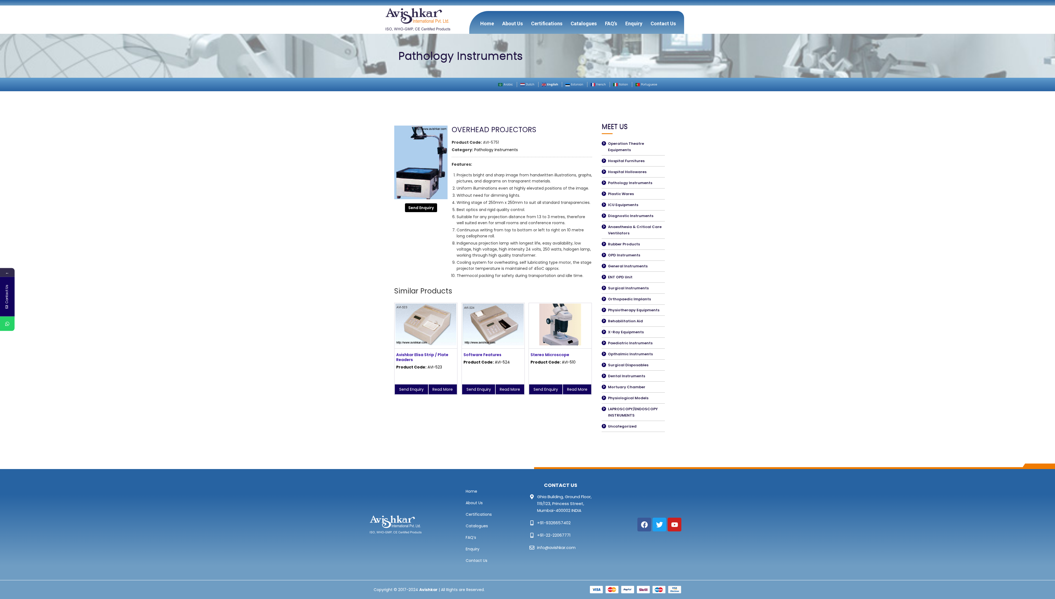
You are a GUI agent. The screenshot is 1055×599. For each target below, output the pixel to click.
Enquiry (633, 23)
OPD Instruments (624, 255)
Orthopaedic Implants (629, 299)
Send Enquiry (421, 207)
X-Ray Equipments (626, 332)
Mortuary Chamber (626, 387)
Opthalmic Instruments (630, 354)
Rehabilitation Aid (625, 321)
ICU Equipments (623, 204)
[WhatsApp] (7, 324)
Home (487, 23)
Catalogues (584, 23)
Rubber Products (624, 244)
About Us (512, 23)
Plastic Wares (621, 193)
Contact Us (663, 23)
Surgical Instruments (628, 288)
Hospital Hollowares (627, 171)
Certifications (546, 23)
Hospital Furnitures (626, 160)
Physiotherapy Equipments (633, 310)
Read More (442, 389)
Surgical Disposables (628, 365)
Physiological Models (628, 398)
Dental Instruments (626, 376)
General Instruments (628, 266)
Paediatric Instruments (630, 343)
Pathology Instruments (496, 149)
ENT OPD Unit (620, 277)
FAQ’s (611, 23)
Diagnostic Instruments (630, 215)
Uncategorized (622, 426)
